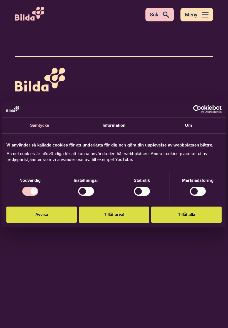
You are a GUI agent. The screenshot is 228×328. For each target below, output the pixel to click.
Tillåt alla (186, 214)
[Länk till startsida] (40, 81)
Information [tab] (114, 125)
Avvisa (41, 214)
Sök (154, 15)
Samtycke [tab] (39, 125)
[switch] (86, 191)
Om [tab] (188, 125)
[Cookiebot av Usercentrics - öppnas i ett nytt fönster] (197, 109)
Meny (191, 15)
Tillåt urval (114, 214)
